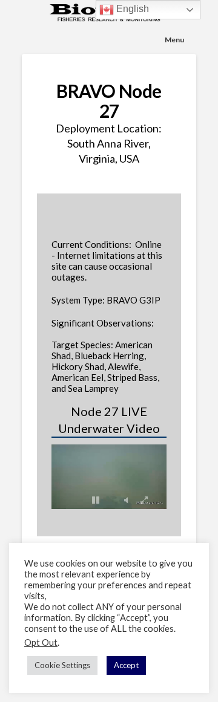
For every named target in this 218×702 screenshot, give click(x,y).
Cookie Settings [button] (62, 665)
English (131, 9)
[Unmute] (126, 500)
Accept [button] (126, 665)
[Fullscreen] (144, 500)
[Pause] (96, 500)
